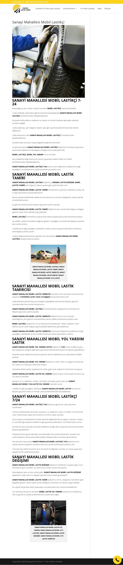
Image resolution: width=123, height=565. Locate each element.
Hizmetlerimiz (69, 9)
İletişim (108, 9)
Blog (99, 9)
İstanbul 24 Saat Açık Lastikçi (48, 9)
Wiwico (40, 561)
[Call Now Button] (117, 560)
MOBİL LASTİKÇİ (54, 108)
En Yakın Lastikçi (88, 9)
